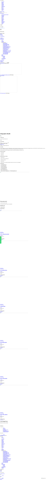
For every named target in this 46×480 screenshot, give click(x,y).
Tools (2, 23)
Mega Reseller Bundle (3, 342)
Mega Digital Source (5, 462)
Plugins (2, 20)
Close (1, 471)
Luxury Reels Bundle (5, 52)
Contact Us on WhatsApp (0, 240)
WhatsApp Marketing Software (6, 47)
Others (1, 307)
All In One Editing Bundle (6, 453)
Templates (3, 22)
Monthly (4, 56)
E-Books (3, 17)
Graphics (3, 18)
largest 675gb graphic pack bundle (7, 458)
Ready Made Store (5, 451)
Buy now (4, 143)
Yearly (4, 57)
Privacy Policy (4, 430)
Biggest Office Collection (6, 48)
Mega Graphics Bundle (3, 378)
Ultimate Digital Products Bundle (7, 51)
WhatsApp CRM (5, 45)
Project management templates (6, 460)
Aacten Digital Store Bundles (5, 14)
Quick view (1, 304)
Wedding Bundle (2, 306)
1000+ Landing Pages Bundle (4, 234)
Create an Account (2, 473)
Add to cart (2, 143)
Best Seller (3, 15)
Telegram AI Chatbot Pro (6, 455)
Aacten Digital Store (2, 36)
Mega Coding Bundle (5, 53)
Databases (3, 16)
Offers (4, 434)
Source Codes (3, 21)
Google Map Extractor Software (6, 46)
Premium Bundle (5, 43)
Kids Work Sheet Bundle (6, 44)
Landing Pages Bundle (5, 49)
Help (6, 143)
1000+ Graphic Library (3, 93)
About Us (4, 428)
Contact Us (4, 429)
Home (1, 63)
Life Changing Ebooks (3, 270)
